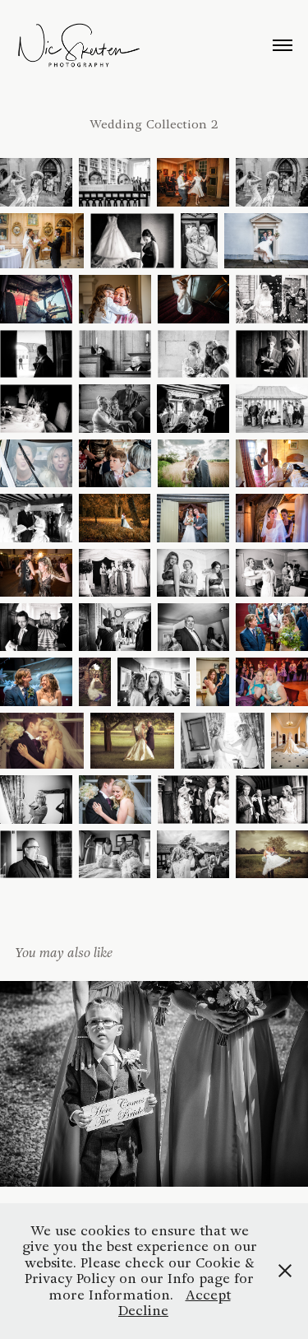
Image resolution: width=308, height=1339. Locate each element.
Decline (143, 1310)
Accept (208, 1295)
